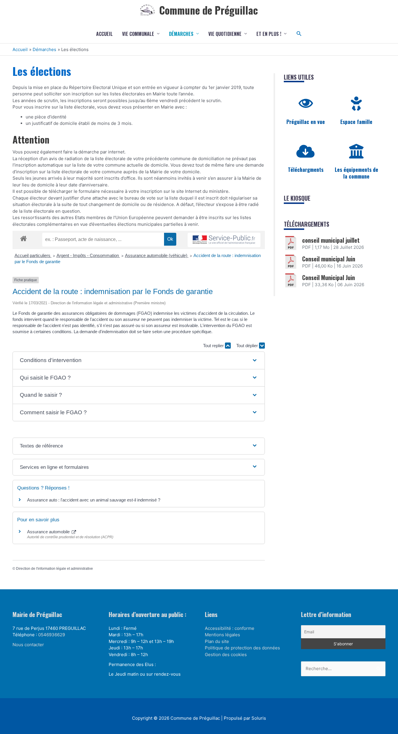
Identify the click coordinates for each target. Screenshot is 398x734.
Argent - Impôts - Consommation (88, 255)
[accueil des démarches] (23, 237)
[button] (299, 33)
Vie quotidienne (225, 33)
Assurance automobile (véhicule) (157, 255)
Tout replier (214, 345)
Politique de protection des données (242, 648)
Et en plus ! (268, 33)
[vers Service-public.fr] (224, 240)
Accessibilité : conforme (229, 628)
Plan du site (217, 641)
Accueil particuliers (33, 255)
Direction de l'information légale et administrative (54, 569)
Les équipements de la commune (356, 173)
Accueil (104, 33)
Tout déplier (247, 345)
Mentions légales (222, 634)
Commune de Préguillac (208, 10)
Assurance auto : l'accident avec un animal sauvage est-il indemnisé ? (93, 499)
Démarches (181, 33)
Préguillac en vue (305, 121)
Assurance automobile (49, 531)
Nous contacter (28, 644)
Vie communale (138, 33)
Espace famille (356, 121)
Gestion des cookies (226, 654)
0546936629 (51, 634)
